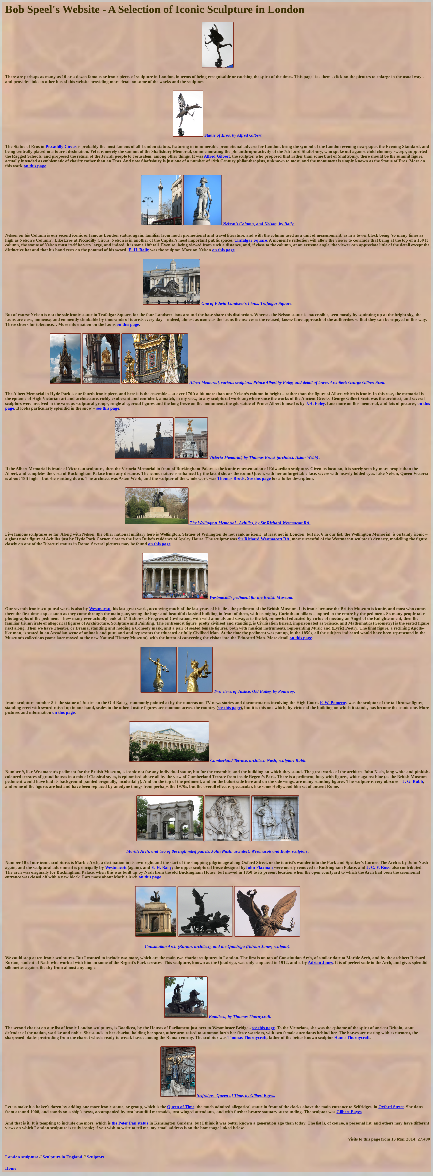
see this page (107, 408)
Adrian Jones (320, 962)
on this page (35, 165)
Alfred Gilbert (217, 156)
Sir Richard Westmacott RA (264, 539)
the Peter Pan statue (130, 1123)
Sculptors (95, 1157)
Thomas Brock (231, 478)
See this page (259, 478)
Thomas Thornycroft (247, 1037)
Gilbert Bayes (349, 1111)
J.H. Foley (315, 403)
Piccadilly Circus (61, 146)
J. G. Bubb (413, 781)
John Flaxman (259, 867)
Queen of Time (180, 1106)
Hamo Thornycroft (352, 1037)
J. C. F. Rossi (378, 867)
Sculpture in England (62, 1157)
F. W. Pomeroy (333, 702)
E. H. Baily (139, 249)
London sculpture (21, 1157)
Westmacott (100, 608)
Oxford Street (391, 1106)
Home (10, 1168)
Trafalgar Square (251, 240)
